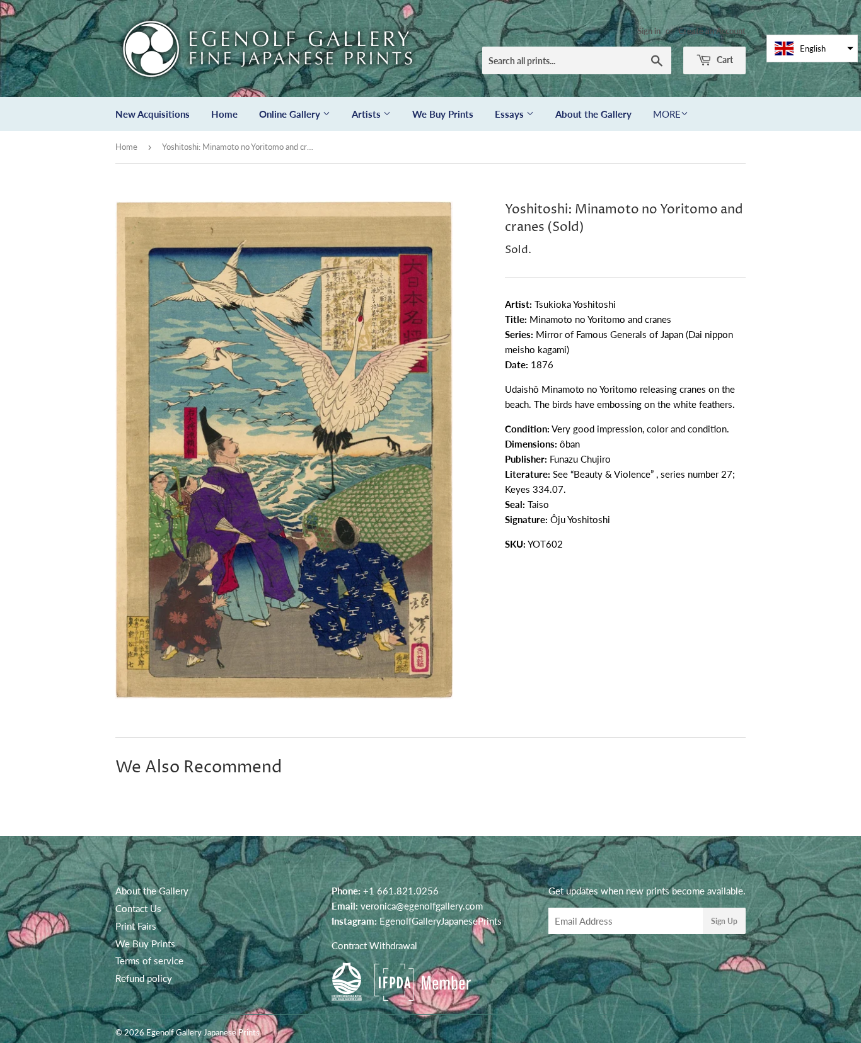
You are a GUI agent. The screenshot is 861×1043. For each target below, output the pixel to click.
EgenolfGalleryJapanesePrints (440, 921)
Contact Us (138, 908)
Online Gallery (291, 114)
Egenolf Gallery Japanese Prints (203, 1032)
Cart (724, 59)
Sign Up (724, 921)
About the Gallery (593, 114)
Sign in (649, 31)
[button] (812, 48)
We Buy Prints (442, 114)
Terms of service (149, 960)
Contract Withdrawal (374, 945)
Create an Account (712, 31)
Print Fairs (135, 926)
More (667, 114)
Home (224, 114)
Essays (510, 114)
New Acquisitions (152, 114)
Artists (367, 114)
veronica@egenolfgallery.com (422, 905)
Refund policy (143, 978)
